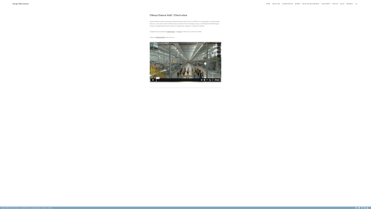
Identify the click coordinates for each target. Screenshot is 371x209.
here (179, 31)
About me (276, 4)
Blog (342, 4)
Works (297, 4)
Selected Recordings (310, 4)
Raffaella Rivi (160, 37)
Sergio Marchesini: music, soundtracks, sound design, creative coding (26, 208)
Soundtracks (287, 4)
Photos (335, 4)
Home (268, 4)
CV (356, 4)
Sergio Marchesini (21, 4)
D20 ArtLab (171, 31)
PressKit (350, 4)
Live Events (325, 4)
